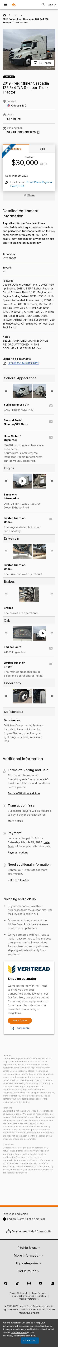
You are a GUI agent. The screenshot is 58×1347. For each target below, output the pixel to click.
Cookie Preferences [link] (29, 1299)
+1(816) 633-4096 (18, 880)
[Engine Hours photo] (51, 648)
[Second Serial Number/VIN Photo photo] (51, 421)
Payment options (18, 853)
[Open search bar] (43, 4)
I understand (29, 1340)
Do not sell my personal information (29, 1296)
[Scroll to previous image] (6, 391)
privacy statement (15, 1335)
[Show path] (15, 15)
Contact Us (44, 1231)
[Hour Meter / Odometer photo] (51, 437)
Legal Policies (39, 1293)
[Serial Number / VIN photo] (51, 406)
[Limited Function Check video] (51, 519)
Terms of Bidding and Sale (24, 794)
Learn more (22, 1028)
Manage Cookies (19, 1332)
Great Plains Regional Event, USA (31, 184)
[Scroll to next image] (52, 391)
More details (15, 821)
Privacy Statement (18, 1293)
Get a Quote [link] (20, 1020)
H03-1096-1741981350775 (23, 363)
